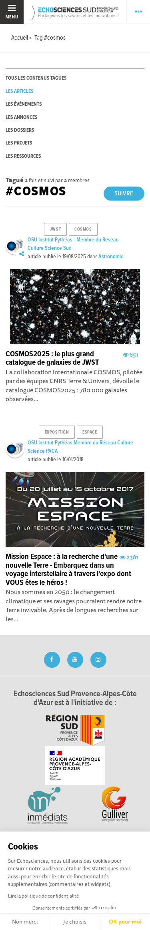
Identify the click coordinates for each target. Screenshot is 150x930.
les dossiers (20, 130)
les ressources (23, 156)
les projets (19, 143)
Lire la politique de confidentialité (43, 896)
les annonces (21, 117)
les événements (24, 104)
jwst (55, 229)
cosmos (83, 229)
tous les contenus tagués (36, 78)
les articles (19, 91)
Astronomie (111, 256)
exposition (57, 432)
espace (89, 432)
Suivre (123, 193)
